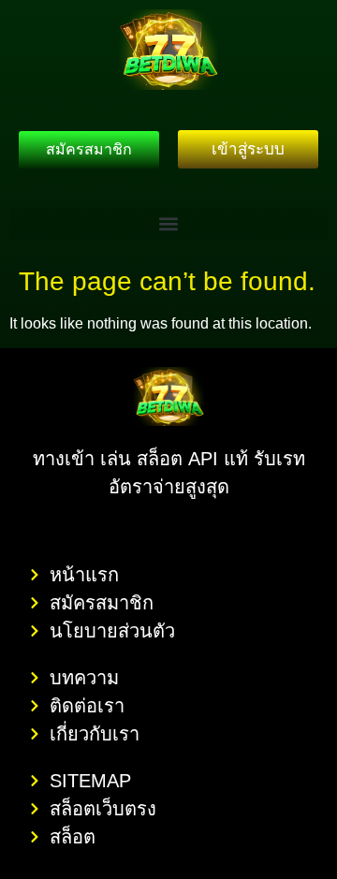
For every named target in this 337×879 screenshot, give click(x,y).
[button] (168, 224)
